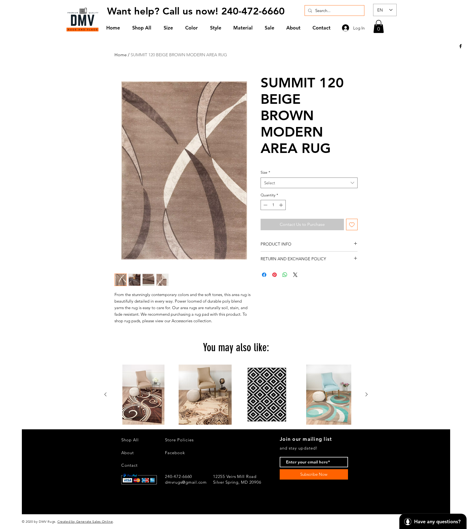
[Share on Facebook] (264, 274)
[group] (236, 394)
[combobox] (309, 183)
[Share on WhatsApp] (285, 274)
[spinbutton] (273, 205)
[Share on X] (295, 274)
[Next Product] (366, 394)
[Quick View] (143, 395)
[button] (170, 27)
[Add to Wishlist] (352, 224)
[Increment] (281, 205)
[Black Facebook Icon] (460, 46)
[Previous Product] (105, 394)
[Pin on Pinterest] (274, 274)
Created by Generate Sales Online (85, 521)
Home (120, 54)
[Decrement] (264, 205)
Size (265, 172)
